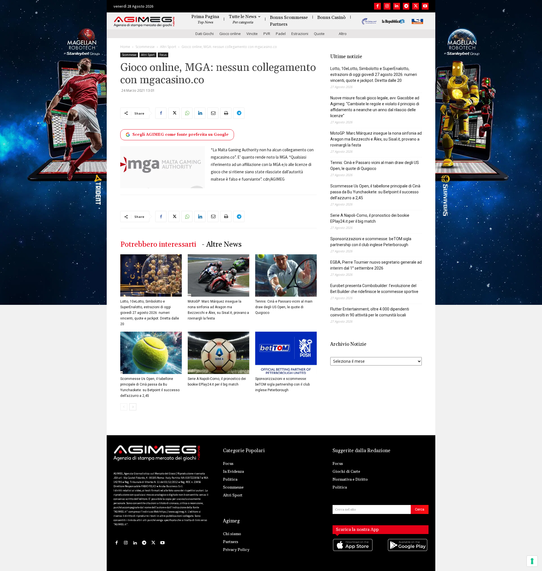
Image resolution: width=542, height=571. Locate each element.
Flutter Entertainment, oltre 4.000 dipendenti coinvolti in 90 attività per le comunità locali (369, 312)
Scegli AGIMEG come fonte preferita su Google (180, 134)
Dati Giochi (204, 33)
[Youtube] (425, 6)
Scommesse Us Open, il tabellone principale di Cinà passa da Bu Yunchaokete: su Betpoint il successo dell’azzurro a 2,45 (375, 192)
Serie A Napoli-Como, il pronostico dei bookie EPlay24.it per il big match (369, 218)
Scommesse (145, 46)
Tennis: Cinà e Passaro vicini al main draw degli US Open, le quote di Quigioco (283, 307)
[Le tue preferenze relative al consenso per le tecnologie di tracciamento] (532, 561)
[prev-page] (123, 406)
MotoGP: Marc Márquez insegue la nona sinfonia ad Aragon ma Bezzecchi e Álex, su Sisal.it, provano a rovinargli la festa (376, 139)
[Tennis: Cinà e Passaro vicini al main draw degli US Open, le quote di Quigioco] (286, 275)
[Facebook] (377, 6)
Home (125, 46)
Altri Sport (168, 46)
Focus (163, 55)
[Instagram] (387, 6)
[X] (415, 6)
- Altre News (222, 244)
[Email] (212, 113)
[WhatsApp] (187, 113)
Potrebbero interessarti (158, 244)
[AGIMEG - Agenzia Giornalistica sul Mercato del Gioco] (144, 22)
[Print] (225, 113)
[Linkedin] (396, 6)
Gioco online (230, 33)
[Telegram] (406, 6)
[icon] (353, 550)
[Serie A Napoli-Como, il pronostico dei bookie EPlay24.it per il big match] (218, 353)
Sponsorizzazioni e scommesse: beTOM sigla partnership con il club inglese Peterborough (282, 384)
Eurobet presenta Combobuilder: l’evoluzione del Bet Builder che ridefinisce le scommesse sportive (374, 288)
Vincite (252, 33)
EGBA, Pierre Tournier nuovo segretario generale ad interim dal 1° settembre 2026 (376, 265)
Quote (319, 33)
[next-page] (132, 406)
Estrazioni (299, 33)
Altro (343, 33)
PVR (266, 33)
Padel (281, 33)
